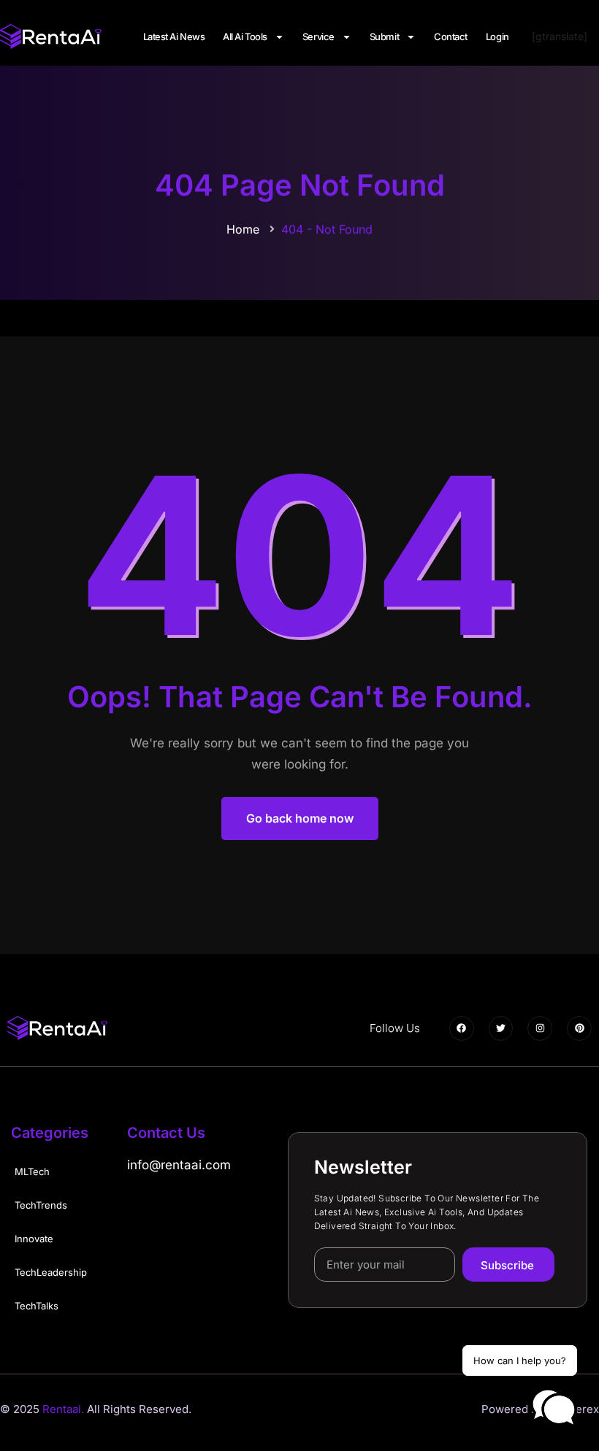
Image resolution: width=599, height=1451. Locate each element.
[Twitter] (501, 1028)
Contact (451, 36)
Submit (384, 36)
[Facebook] (461, 1028)
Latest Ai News (174, 36)
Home (242, 229)
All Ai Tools (245, 36)
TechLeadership (51, 1272)
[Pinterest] (579, 1028)
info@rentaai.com (179, 1165)
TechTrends (41, 1205)
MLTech (32, 1171)
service (318, 36)
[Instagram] (539, 1028)
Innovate (34, 1238)
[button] (553, 1408)
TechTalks (36, 1306)
